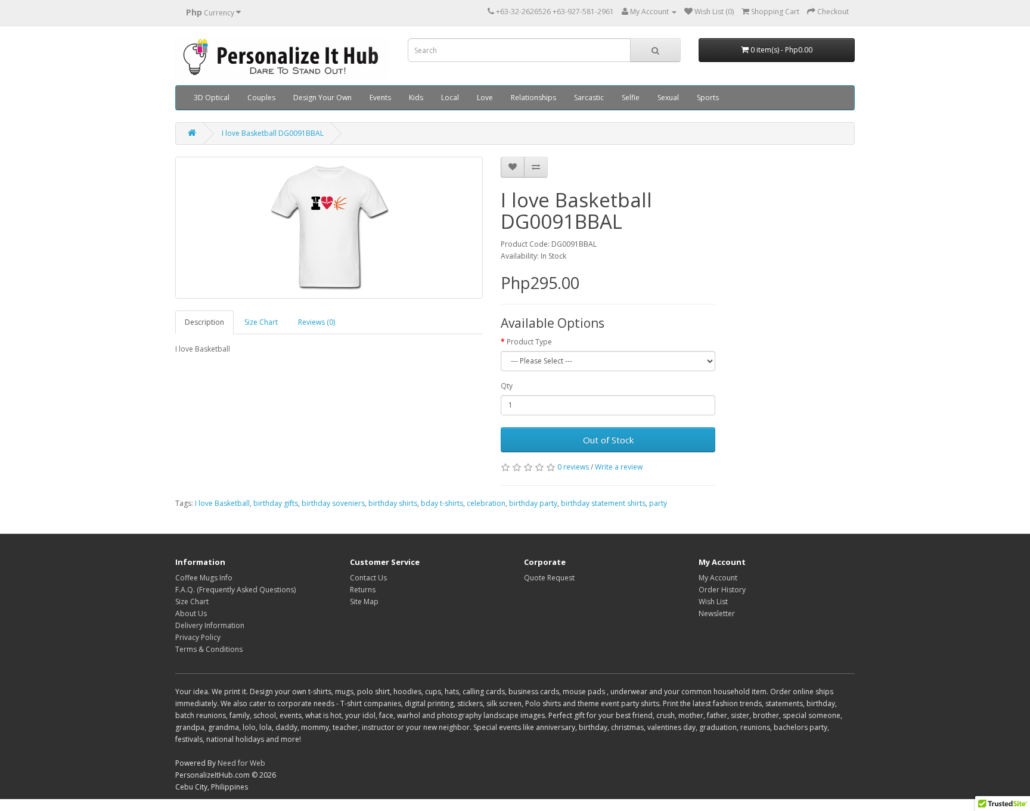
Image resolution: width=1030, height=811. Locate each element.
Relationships (533, 97)
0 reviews (573, 467)
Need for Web (241, 763)
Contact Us (368, 578)
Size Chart (261, 322)
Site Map (364, 601)
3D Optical (211, 97)
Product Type (529, 342)
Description (204, 322)
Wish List (713, 601)
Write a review (619, 467)
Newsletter (717, 613)
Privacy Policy (198, 637)
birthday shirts (392, 503)
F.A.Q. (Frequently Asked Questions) (235, 590)
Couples (261, 97)
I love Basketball (222, 503)
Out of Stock (608, 440)
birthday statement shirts (603, 503)
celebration (486, 503)
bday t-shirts (442, 503)
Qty (507, 386)
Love (485, 97)
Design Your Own (322, 97)
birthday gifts (275, 503)
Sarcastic (589, 97)
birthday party (533, 503)
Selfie (631, 97)
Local (450, 97)
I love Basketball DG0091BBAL (273, 133)
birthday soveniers (333, 503)
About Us (191, 613)
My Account (718, 578)
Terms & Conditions (209, 649)
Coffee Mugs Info (203, 578)
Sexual (668, 97)
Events (380, 97)
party (658, 503)
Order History (722, 590)
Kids (416, 97)
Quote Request (549, 578)
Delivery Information (209, 625)
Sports (708, 97)
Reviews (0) (316, 322)
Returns (363, 590)
